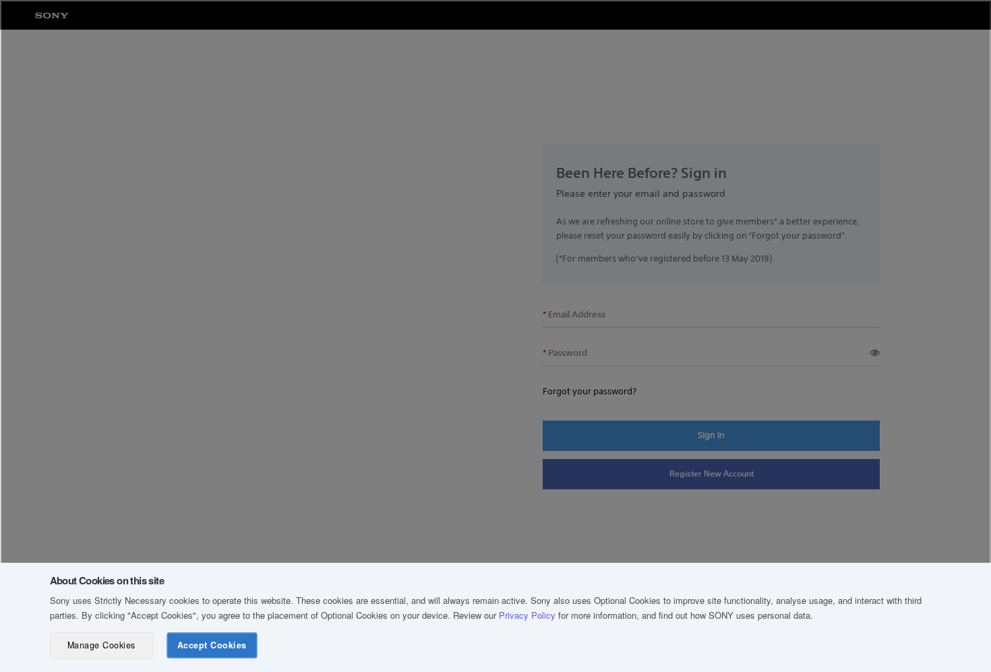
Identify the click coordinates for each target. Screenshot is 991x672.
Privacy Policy (527, 615)
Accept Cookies (212, 645)
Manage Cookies (101, 645)
